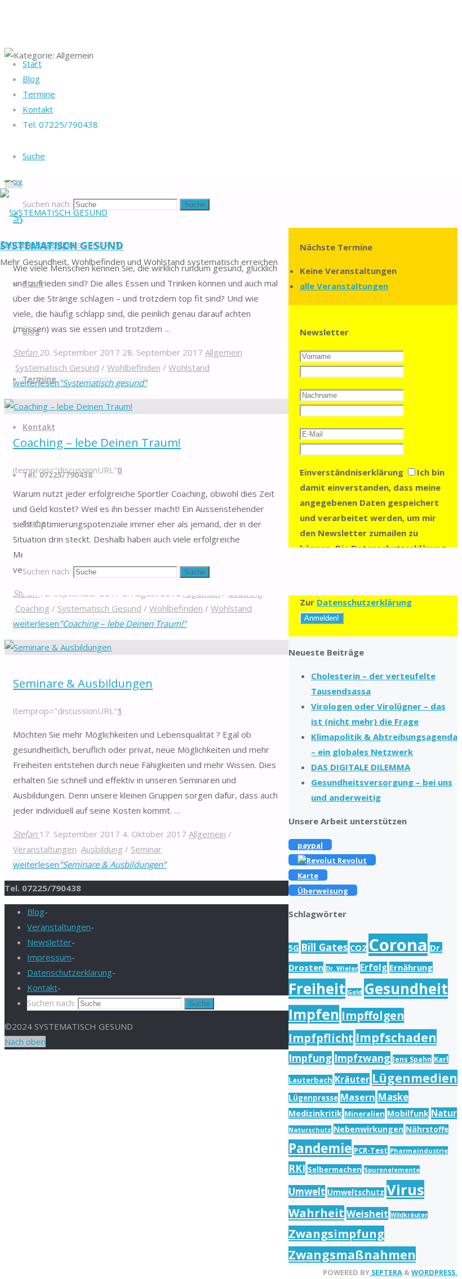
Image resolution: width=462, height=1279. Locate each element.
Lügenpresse (313, 1098)
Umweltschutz (355, 1192)
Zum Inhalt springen (38, 243)
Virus (405, 1189)
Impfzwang (362, 1058)
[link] (34, 155)
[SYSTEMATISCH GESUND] (54, 212)
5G (293, 948)
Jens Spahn (412, 1058)
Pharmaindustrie (419, 1150)
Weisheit (367, 1213)
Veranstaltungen (45, 849)
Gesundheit (406, 989)
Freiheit (316, 989)
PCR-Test (371, 1150)
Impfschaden (396, 1037)
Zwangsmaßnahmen (352, 1254)
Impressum (49, 957)
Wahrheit (316, 1212)
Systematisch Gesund (99, 608)
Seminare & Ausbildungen (83, 683)
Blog (36, 911)
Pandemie (320, 1148)
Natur (444, 1113)
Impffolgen (372, 1015)
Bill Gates (324, 947)
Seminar (146, 849)
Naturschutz (309, 1129)
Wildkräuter (409, 1215)
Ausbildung (102, 849)
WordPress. (434, 1272)
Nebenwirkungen (368, 1129)
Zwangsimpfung (336, 1233)
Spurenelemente (392, 1169)
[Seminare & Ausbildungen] (58, 647)
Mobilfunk (408, 1113)
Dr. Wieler (342, 968)
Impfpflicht (320, 1037)
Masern (357, 1096)
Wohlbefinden (176, 608)
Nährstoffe (427, 1129)
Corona (398, 945)
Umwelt (306, 1191)
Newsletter (49, 942)
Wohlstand (231, 608)
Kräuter (352, 1079)
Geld (355, 992)
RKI (296, 1168)
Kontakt (42, 987)
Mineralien (364, 1114)
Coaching (32, 608)
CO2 (358, 948)
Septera (386, 1272)
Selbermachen (335, 1169)
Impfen (313, 1014)
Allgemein (207, 834)
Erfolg (373, 967)
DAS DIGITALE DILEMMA (360, 767)
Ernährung (411, 967)
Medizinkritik (315, 1113)
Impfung (310, 1058)
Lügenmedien (414, 1078)
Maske (392, 1096)
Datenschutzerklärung (364, 602)
